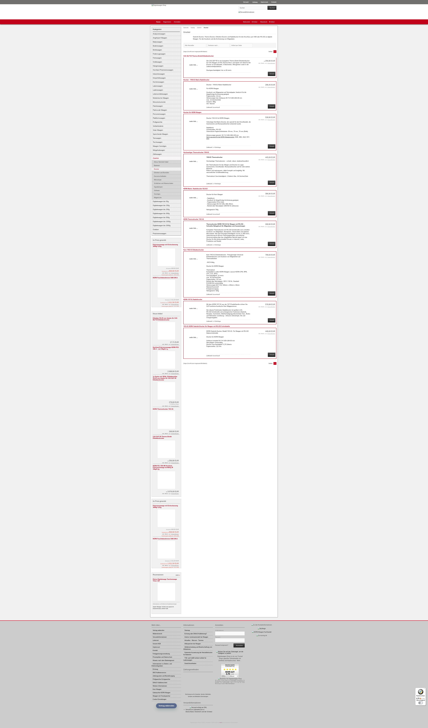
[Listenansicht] (275, 45)
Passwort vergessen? (221, 645)
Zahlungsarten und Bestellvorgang (164, 676)
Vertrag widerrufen (158, 630)
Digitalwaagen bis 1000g (161, 221)
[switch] (420, 702)
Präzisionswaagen (159, 233)
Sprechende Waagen (160, 134)
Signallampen (158, 187)
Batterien (157, 165)
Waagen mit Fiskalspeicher (161, 696)
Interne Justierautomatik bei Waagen (196, 637)
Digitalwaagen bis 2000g (161, 225)
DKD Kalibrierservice (159, 672)
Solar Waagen (158, 130)
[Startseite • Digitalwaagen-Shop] (166, 5)
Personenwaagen (159, 114)
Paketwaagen (158, 106)
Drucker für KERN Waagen (192, 112)
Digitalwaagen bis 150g (161, 205)
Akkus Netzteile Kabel (161, 162)
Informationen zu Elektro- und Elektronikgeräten (162, 665)
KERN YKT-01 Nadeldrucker (192, 299)
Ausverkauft (216, 107)
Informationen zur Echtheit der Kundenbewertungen (165, 604)
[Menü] (424, 689)
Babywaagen (157, 42)
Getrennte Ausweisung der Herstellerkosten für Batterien (197, 653)
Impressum (156, 647)
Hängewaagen (158, 66)
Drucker (156, 169)
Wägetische (158, 197)
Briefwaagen (157, 50)
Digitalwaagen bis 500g (161, 217)
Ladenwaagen (158, 90)
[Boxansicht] (274, 45)
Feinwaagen (157, 58)
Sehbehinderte (158, 126)
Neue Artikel (158, 314)
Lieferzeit (156, 640)
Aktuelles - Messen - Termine (193, 640)
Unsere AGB (157, 644)
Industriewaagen (159, 74)
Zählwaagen (157, 154)
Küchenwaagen (158, 82)
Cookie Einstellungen (159, 699)
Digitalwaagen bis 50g (161, 201)
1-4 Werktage (217, 147)
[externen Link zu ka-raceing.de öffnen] (261, 635)
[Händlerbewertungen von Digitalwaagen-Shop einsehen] (230, 677)
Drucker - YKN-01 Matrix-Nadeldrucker (196, 80)
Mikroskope (157, 180)
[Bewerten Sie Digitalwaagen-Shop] (230, 679)
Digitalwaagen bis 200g (161, 209)
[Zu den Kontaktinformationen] (261, 625)
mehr (178, 575)
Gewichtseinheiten (190, 663)
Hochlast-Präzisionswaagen (163, 70)
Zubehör (156, 158)
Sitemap (187, 630)
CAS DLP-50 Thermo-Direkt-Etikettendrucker (198, 56)
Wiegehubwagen (159, 150)
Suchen (272, 8)
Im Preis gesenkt (159, 240)
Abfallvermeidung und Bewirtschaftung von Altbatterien (197, 648)
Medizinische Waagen (161, 98)
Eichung (155, 669)
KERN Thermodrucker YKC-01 (193, 219)
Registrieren (167, 22)
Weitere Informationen (160, 686)
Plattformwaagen (159, 118)
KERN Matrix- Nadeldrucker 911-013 (195, 189)
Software (157, 190)
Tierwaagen (157, 138)
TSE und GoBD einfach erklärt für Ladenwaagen (194, 659)
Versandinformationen (160, 637)
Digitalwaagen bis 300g (161, 213)
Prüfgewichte (157, 122)
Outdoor (156, 229)
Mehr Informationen (230, 683)
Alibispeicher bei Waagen (192, 644)
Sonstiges (157, 194)
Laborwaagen (158, 86)
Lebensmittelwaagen (160, 94)
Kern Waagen (157, 689)
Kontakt (155, 650)
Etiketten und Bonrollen (161, 172)
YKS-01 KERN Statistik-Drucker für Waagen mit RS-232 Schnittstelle (206, 326)
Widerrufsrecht (157, 634)
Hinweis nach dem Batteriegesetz (163, 660)
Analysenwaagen (159, 34)
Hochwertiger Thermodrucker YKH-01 (196, 152)
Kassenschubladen (160, 176)
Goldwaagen (157, 62)
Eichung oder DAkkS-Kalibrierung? (195, 634)
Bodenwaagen (158, 46)
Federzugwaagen (159, 54)
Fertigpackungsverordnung (161, 654)
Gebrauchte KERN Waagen (161, 692)
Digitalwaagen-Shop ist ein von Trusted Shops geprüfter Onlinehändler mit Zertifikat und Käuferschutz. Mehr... (230, 658)
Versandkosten (271, 63)
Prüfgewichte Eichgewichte (161, 679)
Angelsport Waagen (160, 38)
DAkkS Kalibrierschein (160, 682)
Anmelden (177, 22)
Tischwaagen (157, 142)
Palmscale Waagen (160, 110)
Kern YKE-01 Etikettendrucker (193, 250)
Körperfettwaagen (159, 78)
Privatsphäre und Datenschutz (162, 657)
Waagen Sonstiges (159, 146)
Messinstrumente (159, 102)
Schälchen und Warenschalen (163, 183)
